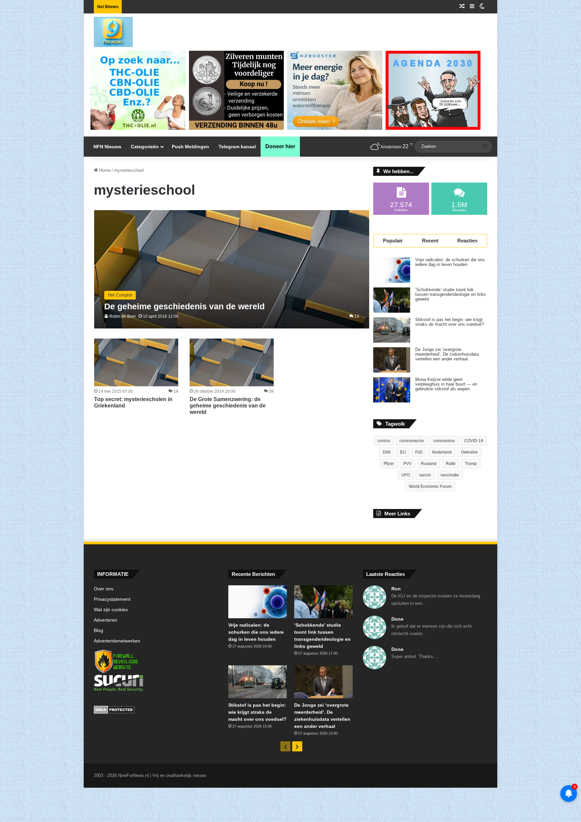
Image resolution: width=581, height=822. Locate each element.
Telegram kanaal (237, 146)
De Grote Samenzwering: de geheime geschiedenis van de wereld (228, 405)
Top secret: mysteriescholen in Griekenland (133, 402)
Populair (393, 240)
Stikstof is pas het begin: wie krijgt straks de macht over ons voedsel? (449, 322)
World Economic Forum (430, 486)
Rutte (451, 463)
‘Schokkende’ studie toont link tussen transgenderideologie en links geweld (450, 294)
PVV (407, 463)
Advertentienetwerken (117, 640)
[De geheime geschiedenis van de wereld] (232, 269)
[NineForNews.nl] (108, 30)
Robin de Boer (122, 316)
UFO (405, 475)
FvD (419, 452)
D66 (387, 452)
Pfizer (389, 463)
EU (403, 452)
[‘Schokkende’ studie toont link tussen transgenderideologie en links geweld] (391, 300)
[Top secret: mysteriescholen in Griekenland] (136, 362)
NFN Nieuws (107, 146)
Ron (396, 588)
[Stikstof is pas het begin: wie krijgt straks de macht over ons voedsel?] (391, 330)
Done (397, 619)
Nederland (442, 452)
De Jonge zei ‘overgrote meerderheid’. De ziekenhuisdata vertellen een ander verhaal (447, 354)
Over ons (103, 588)
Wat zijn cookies (111, 609)
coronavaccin (411, 440)
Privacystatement (112, 599)
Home (104, 170)
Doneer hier (280, 146)
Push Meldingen (190, 146)
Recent (430, 240)
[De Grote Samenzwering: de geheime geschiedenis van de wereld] (232, 362)
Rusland (428, 463)
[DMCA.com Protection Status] (156, 711)
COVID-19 (473, 440)
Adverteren (105, 620)
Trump (471, 463)
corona (383, 440)
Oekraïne (469, 452)
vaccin (425, 475)
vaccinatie (449, 475)
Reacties (467, 240)
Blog (98, 630)
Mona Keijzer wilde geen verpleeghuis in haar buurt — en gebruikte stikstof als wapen (446, 384)
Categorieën (145, 146)
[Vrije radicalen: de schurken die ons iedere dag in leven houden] (391, 270)
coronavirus (444, 440)
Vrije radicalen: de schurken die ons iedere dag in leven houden (450, 262)
